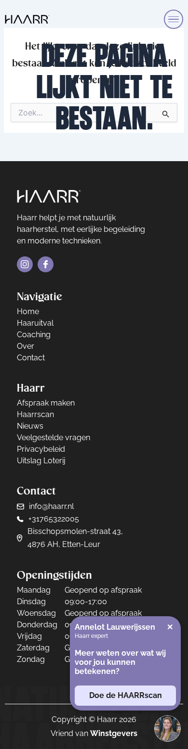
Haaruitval (35, 323)
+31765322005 (53, 518)
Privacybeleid (41, 449)
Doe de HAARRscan (125, 695)
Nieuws (30, 426)
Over (25, 346)
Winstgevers (113, 733)
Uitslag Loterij (41, 460)
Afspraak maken (46, 402)
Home (28, 311)
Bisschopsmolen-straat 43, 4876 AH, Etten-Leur (75, 537)
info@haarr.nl (51, 506)
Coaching (34, 334)
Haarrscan (35, 414)
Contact (31, 357)
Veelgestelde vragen (53, 437)
